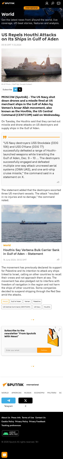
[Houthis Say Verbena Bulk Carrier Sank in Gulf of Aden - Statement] (31, 223)
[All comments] (4, 455)
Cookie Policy (7, 421)
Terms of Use (28, 417)
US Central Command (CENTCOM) (16, 307)
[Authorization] (47, 3)
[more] (58, 182)
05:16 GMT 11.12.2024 (11, 45)
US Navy (37, 307)
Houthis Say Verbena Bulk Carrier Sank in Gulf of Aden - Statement (31, 252)
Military (51, 392)
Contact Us (40, 417)
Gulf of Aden (16, 301)
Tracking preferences (11, 425)
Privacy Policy (21, 421)
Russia (27, 392)
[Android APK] (10, 433)
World (7, 245)
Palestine (36, 301)
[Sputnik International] (8, 4)
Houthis (47, 307)
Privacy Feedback (37, 421)
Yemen (27, 301)
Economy (39, 392)
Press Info (16, 417)
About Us (5, 417)
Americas (16, 392)
